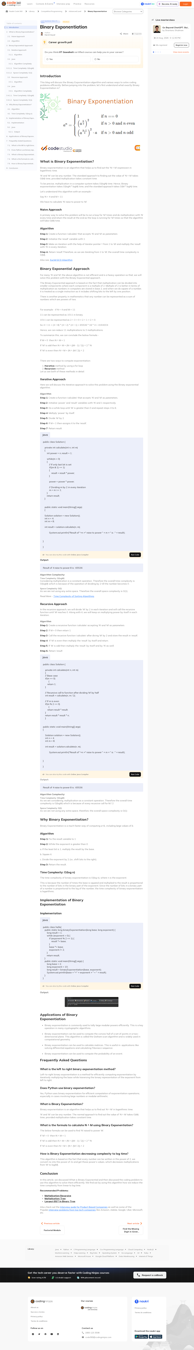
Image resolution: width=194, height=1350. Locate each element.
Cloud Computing (135, 1249)
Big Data (93, 1253)
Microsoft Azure (84, 1256)
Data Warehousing (126, 1256)
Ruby (146, 1253)
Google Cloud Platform (104, 1256)
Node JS (150, 1249)
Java (57, 1249)
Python (66, 1249)
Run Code (135, 555)
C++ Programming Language (111, 1249)
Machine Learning (62, 1253)
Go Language (127, 1253)
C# (138, 1253)
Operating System (109, 1253)
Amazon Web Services (64, 1256)
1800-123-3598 (92, 1332)
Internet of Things (146, 1256)
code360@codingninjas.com (98, 1337)
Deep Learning (79, 1253)
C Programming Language (84, 1249)
